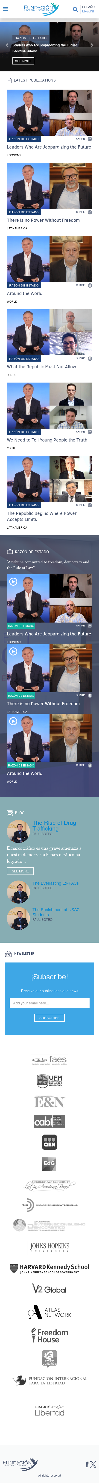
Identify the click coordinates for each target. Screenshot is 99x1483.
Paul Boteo (42, 833)
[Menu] (8, 9)
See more (23, 61)
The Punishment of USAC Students (56, 911)
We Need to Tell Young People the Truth (47, 440)
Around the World (24, 294)
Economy (14, 155)
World (12, 301)
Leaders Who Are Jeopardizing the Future (44, 45)
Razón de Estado (24, 51)
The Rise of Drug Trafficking (54, 825)
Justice (12, 375)
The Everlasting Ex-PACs (55, 883)
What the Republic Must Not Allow (41, 367)
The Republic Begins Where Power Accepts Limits (42, 517)
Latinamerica (17, 228)
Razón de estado (31, 38)
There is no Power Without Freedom (43, 220)
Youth (11, 448)
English (88, 11)
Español (89, 7)
